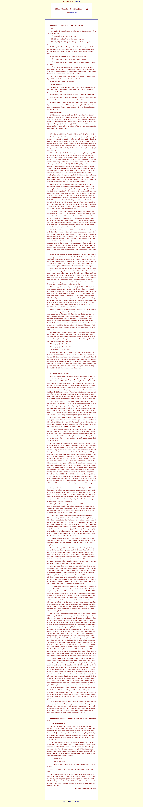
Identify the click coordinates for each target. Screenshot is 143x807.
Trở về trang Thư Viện (74, 801)
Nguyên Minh (73, 12)
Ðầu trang (65, 801)
